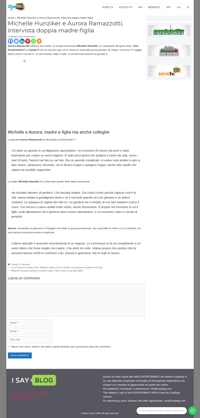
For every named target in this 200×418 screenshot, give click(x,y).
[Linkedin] (22, 41)
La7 (179, 7)
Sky (168, 7)
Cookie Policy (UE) (22, 398)
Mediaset (154, 7)
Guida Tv (107, 7)
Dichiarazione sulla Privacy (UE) (30, 393)
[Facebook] (10, 41)
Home (11, 17)
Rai (140, 7)
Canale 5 (34, 50)
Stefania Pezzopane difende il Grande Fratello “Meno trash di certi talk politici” (47, 270)
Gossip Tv (15, 264)
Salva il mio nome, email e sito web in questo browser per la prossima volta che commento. (61, 346)
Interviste (26, 264)
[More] (39, 41)
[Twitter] (16, 41)
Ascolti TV (126, 7)
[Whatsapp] (33, 41)
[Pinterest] (27, 41)
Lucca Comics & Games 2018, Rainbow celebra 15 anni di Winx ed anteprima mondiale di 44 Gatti (56, 267)
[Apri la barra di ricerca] (188, 7)
